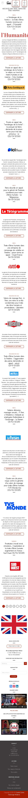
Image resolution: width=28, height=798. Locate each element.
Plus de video (14, 710)
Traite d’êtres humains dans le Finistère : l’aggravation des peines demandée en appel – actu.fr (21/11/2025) (14, 361)
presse (14, 15)
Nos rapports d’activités (14, 769)
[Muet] (22, 707)
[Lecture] (3, 707)
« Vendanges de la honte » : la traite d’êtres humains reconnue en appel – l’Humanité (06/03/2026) (14, 22)
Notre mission (14, 766)
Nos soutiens (14, 772)
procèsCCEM (15, 65)
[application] (14, 701)
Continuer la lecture (14, 58)
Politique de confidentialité (14, 788)
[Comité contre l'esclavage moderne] (9, 2)
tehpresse (14, 541)
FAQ (14, 782)
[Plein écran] (25, 707)
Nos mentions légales (14, 785)
